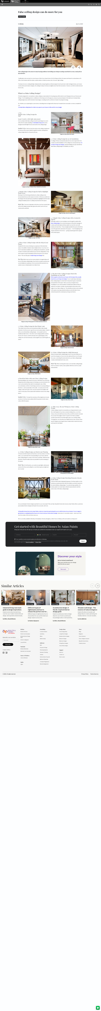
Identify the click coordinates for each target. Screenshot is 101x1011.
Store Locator (62, 656)
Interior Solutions (82, 636)
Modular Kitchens (24, 631)
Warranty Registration (44, 664)
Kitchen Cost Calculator (25, 633)
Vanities (41, 654)
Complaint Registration (44, 661)
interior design (54, 513)
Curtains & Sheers (43, 631)
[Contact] (91, 4)
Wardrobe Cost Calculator (26, 651)
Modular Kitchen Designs (64, 636)
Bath (41, 645)
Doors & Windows (24, 657)
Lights (22, 664)
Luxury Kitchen (23, 642)
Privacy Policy (38, 542)
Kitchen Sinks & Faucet (44, 656)
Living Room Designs (63, 633)
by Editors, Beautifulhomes (9, 618)
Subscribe (8, 644)
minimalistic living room (38, 122)
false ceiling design (55, 223)
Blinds (41, 636)
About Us (61, 652)
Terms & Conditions (30, 542)
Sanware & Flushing (44, 652)
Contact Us (61, 654)
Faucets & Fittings (43, 647)
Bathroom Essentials (44, 659)
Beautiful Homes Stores (83, 641)
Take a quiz (63, 569)
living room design (62, 279)
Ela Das (21, 24)
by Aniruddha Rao (82, 618)
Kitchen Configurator (25, 639)
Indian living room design (36, 255)
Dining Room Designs (63, 643)
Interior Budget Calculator (84, 638)
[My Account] (94, 4)
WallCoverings (43, 638)
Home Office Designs (63, 645)
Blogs (80, 631)
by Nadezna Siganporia (33, 620)
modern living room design (58, 144)
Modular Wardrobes (24, 648)
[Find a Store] (96, 4)
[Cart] (99, 4)
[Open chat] (98, 1008)
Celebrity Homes (82, 643)
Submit (83, 541)
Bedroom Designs (62, 638)
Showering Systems (44, 649)
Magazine (81, 633)
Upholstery (42, 633)
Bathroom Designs (63, 641)
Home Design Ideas (63, 631)
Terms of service (94, 674)
